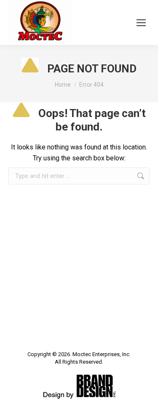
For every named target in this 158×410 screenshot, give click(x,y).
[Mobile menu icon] (141, 22)
